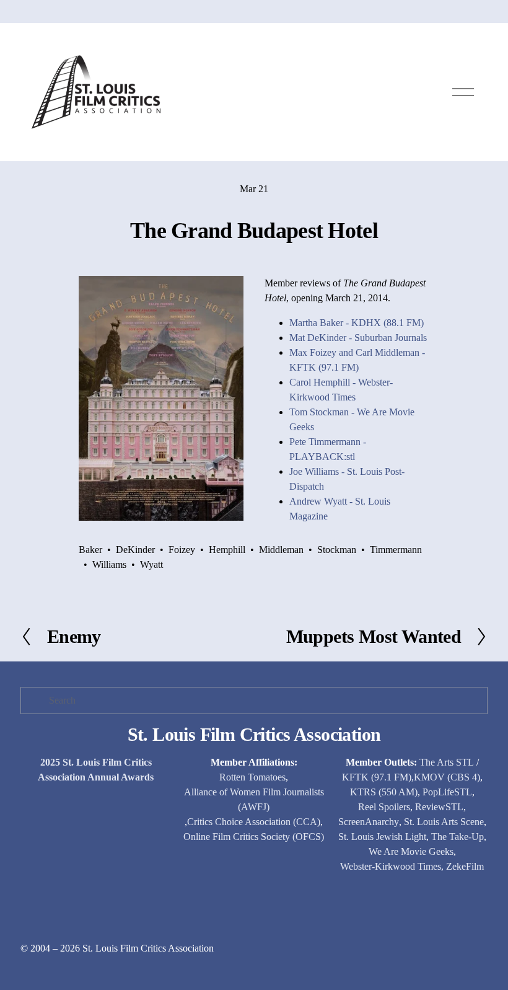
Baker (90, 549)
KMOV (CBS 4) (447, 777)
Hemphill (227, 549)
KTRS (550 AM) (384, 792)
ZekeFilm (465, 866)
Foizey (182, 549)
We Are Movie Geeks (411, 851)
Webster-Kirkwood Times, (392, 866)
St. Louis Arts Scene (444, 821)
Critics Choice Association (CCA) (253, 821)
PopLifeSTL (447, 792)
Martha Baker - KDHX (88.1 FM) (356, 322)
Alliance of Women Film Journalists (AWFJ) (254, 799)
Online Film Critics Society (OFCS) (253, 836)
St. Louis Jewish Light (382, 836)
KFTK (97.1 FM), (378, 777)
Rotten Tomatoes (252, 777)
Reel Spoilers (384, 807)
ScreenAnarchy (368, 821)
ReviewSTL (439, 807)
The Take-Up (457, 836)
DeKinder (135, 549)
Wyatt (151, 564)
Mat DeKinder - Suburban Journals (358, 337)
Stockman (336, 549)
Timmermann (396, 549)
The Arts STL (446, 762)
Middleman (281, 549)
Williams (109, 564)
